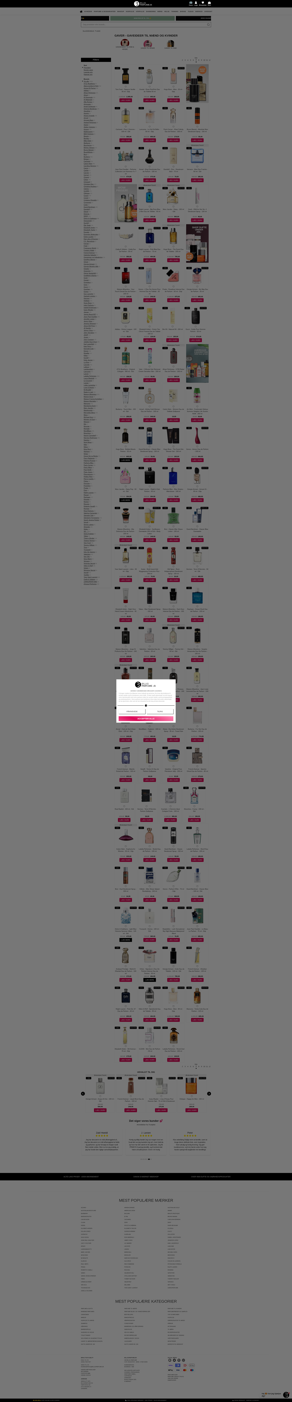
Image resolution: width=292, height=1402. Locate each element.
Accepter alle (146, 719)
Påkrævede (132, 711)
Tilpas (160, 711)
